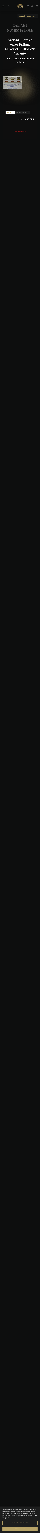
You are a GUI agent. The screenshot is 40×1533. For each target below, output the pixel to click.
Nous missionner (20, 131)
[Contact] (9, 6)
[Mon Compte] (32, 5)
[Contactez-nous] (28, 5)
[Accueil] (20, 5)
